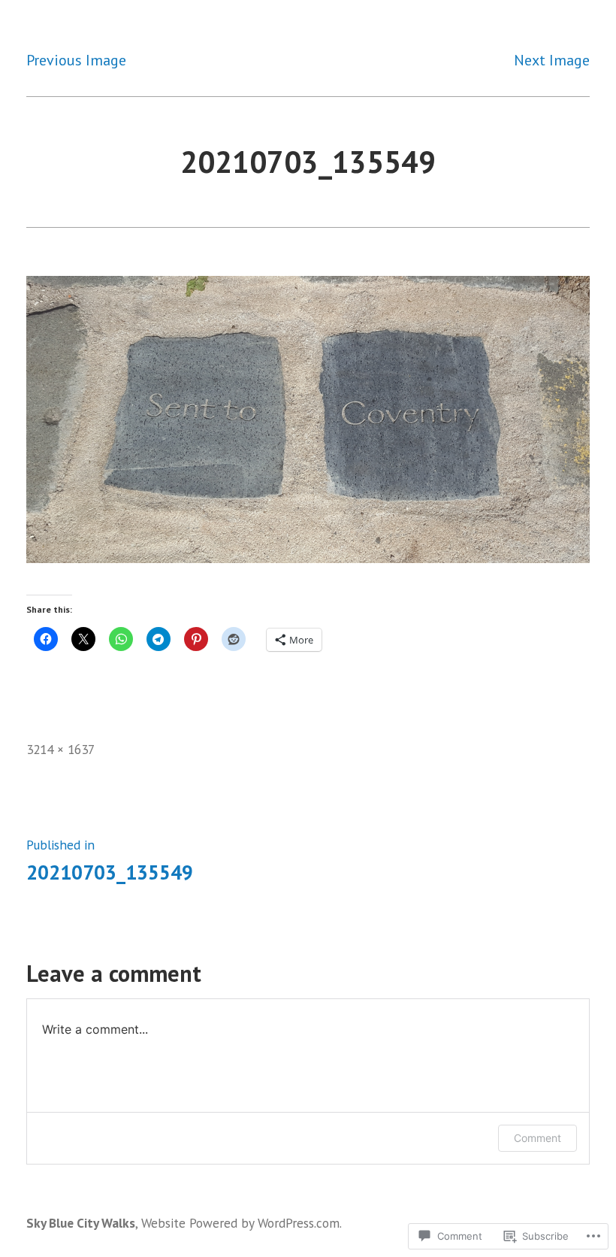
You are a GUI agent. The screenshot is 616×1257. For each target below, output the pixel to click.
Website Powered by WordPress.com (240, 1222)
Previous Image (76, 60)
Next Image (552, 60)
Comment (537, 1137)
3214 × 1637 (60, 749)
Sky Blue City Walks (80, 1222)
